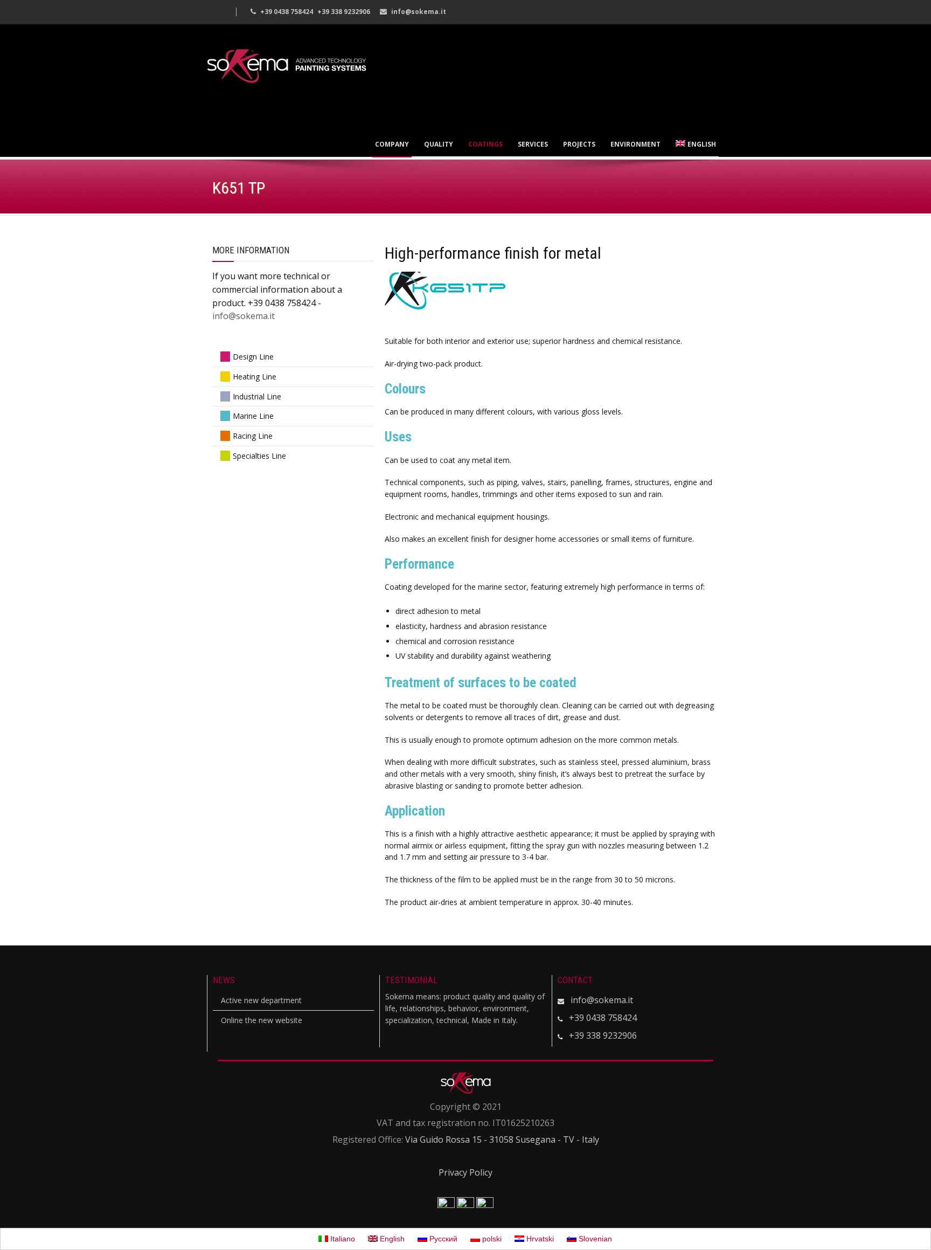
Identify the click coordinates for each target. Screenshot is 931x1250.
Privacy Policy (465, 1172)
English (701, 144)
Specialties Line (259, 456)
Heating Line (254, 376)
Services (533, 144)
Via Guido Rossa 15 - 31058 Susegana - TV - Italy (502, 1139)
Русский (442, 1238)
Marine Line (253, 416)
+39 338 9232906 (603, 1035)
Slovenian (594, 1238)
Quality (438, 144)
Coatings (485, 144)
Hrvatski (539, 1238)
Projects (579, 144)
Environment (635, 144)
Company (392, 144)
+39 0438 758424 (603, 1018)
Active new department (261, 1000)
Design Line (253, 356)
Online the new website (261, 1020)
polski (491, 1238)
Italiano (341, 1238)
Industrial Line (257, 396)
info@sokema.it (418, 11)
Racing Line (253, 436)
